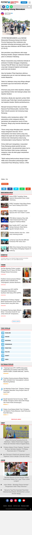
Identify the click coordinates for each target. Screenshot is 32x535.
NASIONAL (5, 184)
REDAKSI (10, 506)
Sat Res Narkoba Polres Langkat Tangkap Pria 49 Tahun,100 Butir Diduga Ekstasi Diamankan (11, 270)
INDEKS (5, 506)
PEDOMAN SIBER (25, 506)
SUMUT (7, 355)
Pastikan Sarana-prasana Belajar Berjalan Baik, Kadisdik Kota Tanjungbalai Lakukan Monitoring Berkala (11, 280)
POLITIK (7, 352)
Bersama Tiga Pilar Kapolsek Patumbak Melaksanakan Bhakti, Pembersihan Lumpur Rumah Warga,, (16, 491)
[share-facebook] (10, 189)
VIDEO (6, 359)
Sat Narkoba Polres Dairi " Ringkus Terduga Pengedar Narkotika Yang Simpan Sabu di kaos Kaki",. (16, 390)
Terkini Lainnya (16, 321)
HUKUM (7, 336)
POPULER (24, 2)
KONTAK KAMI (16, 506)
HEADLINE (8, 333)
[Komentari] (28, 189)
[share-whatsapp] (22, 189)
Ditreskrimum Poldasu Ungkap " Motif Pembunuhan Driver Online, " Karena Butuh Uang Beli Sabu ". (11, 301)
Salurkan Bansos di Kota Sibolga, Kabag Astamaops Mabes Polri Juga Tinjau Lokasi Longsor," (16, 479)
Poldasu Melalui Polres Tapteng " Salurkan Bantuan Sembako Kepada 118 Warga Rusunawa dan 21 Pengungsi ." (16, 449)
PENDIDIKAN (8, 344)
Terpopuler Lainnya (16, 419)
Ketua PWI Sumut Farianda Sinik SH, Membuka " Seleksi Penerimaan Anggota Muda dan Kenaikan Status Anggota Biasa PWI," (16, 442)
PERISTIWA (8, 348)
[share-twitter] (16, 189)
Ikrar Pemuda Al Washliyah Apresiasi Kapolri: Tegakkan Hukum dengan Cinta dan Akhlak (16, 455)
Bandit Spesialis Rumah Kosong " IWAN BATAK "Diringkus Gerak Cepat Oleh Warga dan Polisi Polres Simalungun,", (16, 400)
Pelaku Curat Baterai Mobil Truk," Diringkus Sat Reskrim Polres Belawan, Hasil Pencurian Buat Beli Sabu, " (16, 411)
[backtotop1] (30, 509)
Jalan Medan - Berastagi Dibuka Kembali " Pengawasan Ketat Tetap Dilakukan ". (16, 485)
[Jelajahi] (30, 2)
